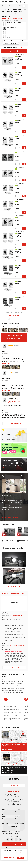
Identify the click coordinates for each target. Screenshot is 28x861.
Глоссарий (17, 831)
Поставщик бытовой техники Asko (14, 847)
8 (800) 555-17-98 (14, 800)
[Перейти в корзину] (24, 2)
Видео (16, 833)
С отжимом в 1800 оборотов (11, 43)
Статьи (17, 814)
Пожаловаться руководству (14, 844)
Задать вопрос (14, 602)
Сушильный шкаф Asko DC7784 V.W (17, 645)
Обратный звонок (14, 791)
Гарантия (4, 818)
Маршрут (4, 745)
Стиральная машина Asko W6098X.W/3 (14, 348)
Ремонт (4, 821)
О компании (5, 809)
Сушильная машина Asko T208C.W (16, 615)
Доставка (4, 814)
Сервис (4, 816)
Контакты (17, 818)
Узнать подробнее (9, 857)
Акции (16, 811)
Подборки (17, 809)
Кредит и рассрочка (7, 823)
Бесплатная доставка (10, 702)
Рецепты (17, 816)
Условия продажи (19, 823)
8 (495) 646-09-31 (14, 795)
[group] (4, 330)
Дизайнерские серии (7, 833)
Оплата (4, 811)
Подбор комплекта (6, 831)
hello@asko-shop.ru (14, 804)
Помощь (17, 821)
